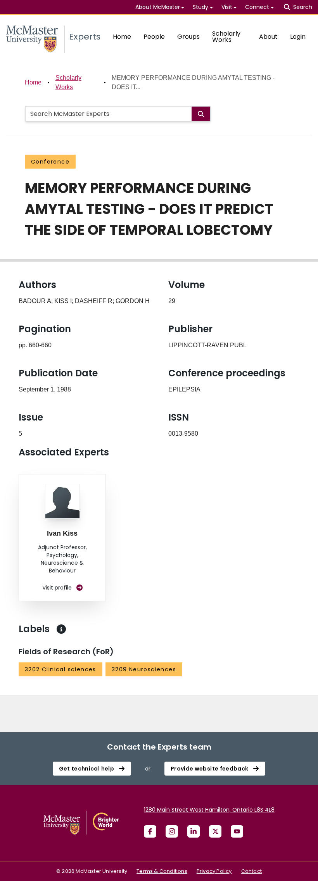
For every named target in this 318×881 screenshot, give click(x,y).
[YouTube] (237, 831)
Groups (188, 36)
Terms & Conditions (162, 871)
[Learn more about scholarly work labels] (61, 629)
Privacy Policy (214, 871)
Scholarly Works (226, 36)
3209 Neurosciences (144, 669)
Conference (50, 162)
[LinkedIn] (193, 831)
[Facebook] (150, 831)
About (268, 36)
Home (122, 36)
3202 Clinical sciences (60, 669)
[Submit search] (201, 114)
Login (298, 36)
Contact (251, 871)
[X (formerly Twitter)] (215, 831)
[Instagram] (172, 831)
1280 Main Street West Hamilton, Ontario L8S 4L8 (209, 810)
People (154, 36)
